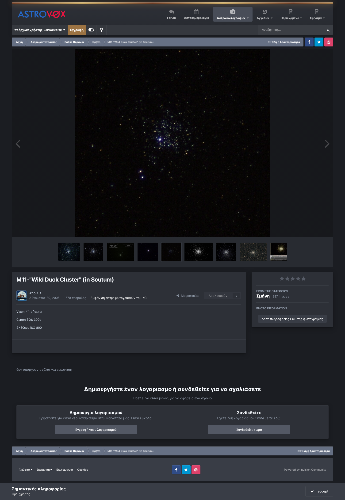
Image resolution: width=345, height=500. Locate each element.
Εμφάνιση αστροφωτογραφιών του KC (118, 298)
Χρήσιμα (316, 18)
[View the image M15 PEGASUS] (93, 252)
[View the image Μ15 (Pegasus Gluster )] (198, 252)
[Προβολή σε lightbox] (172, 143)
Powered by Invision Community (305, 469)
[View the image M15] (120, 252)
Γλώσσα (25, 469)
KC (38, 293)
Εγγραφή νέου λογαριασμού (96, 429)
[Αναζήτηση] (328, 30)
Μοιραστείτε (189, 296)
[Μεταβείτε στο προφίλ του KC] (21, 295)
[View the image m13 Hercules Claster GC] (279, 252)
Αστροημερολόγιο (196, 17)
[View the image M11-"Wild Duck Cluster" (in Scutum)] (171, 252)
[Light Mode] (101, 30)
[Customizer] (91, 30)
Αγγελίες (263, 18)
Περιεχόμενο (290, 18)
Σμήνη (263, 296)
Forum (171, 17)
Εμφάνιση (43, 469)
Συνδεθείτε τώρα (249, 429)
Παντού (312, 29)
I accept (321, 491)
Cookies (82, 469)
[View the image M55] (226, 252)
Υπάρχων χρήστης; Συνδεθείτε (38, 30)
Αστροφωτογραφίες (231, 18)
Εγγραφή (77, 30)
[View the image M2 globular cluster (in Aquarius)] (148, 252)
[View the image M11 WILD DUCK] (69, 252)
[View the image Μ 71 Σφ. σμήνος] (253, 252)
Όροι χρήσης (21, 494)
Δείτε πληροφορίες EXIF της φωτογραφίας (292, 319)
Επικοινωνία (64, 469)
